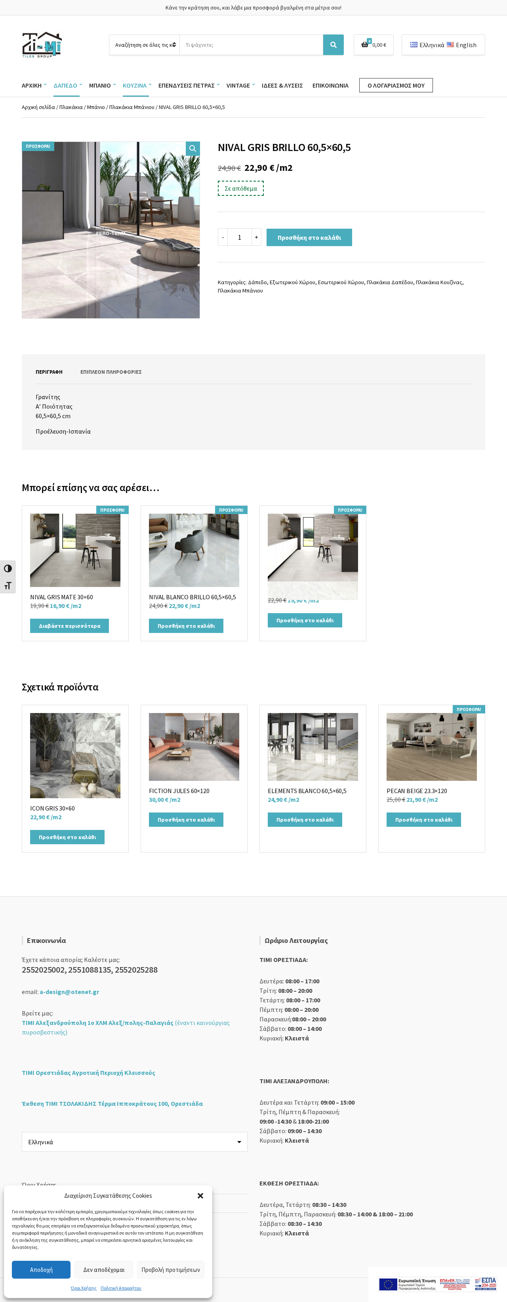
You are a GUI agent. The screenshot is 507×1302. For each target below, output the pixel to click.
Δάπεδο (65, 85)
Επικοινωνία (331, 85)
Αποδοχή (41, 1269)
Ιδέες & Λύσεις (282, 85)
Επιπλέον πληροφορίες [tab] (111, 372)
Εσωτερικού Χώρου (341, 282)
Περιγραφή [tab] (49, 372)
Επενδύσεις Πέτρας (186, 85)
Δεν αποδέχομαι (104, 1269)
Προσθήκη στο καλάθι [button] (186, 625)
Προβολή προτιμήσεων (170, 1269)
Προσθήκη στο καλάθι (309, 237)
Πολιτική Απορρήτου (121, 1288)
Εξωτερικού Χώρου (292, 282)
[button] (200, 1196)
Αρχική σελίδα (38, 107)
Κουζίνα (135, 85)
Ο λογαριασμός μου (396, 85)
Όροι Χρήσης (84, 1288)
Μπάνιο (100, 85)
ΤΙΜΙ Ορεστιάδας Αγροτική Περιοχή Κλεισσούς (88, 1072)
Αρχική (32, 85)
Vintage (238, 85)
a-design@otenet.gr (69, 992)
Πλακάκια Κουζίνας (439, 282)
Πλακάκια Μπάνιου (131, 107)
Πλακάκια (71, 107)
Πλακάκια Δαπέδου (390, 282)
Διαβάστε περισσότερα (69, 625)
